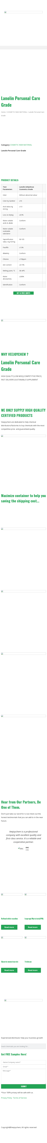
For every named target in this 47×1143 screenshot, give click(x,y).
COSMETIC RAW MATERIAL (17, 112)
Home (3, 112)
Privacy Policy (6, 1098)
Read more (9, 927)
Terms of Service (20, 1098)
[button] (23, 47)
